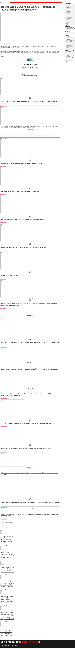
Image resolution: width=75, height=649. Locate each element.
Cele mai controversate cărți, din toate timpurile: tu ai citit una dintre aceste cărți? (22, 163)
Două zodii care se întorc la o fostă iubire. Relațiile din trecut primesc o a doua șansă (7, 569)
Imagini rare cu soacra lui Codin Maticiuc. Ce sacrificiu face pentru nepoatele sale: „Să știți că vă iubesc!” (7, 599)
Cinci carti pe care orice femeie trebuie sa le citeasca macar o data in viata (19, 191)
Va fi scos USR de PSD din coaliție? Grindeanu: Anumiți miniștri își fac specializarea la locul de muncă (28, 423)
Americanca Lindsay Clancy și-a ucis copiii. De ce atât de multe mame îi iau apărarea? (7, 584)
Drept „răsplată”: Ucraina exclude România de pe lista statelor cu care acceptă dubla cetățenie (26, 448)
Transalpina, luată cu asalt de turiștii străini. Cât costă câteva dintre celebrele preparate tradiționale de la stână (7, 616)
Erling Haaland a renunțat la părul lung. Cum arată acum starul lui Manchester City (7, 555)
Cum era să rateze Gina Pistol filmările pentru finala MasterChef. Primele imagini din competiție (7, 539)
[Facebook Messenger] (30, 60)
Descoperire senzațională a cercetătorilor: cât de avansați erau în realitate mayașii (22, 219)
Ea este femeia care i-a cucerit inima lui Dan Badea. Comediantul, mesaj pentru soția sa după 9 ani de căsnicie (7, 632)
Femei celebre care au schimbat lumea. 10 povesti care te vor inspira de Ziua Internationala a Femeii (27, 135)
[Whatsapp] (32, 60)
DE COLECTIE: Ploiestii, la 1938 (9, 275)
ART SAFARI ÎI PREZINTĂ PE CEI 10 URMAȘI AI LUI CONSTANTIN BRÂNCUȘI (23, 247)
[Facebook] (28, 60)
